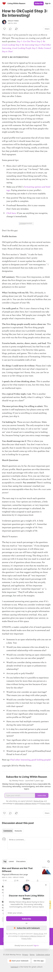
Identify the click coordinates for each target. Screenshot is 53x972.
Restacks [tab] (18, 831)
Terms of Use (38, 933)
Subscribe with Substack (28, 928)
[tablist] (12, 830)
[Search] (48, 861)
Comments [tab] (7, 831)
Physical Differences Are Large (15, 874)
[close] (46, 885)
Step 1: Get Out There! (26, 41)
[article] (26, 874)
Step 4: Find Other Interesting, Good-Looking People (26, 46)
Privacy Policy (26, 938)
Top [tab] (4, 861)
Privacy (25, 954)
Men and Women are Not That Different (17, 869)
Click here (11, 213)
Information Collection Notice (31, 936)
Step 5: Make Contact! (41, 48)
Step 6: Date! (7, 51)
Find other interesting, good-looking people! (30, 759)
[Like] (4, 28)
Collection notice (43, 954)
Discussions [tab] (21, 861)
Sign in (48, 3)
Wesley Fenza (13, 21)
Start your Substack (20, 961)
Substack (14, 967)
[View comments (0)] (10, 28)
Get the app (39, 961)
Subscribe (39, 3)
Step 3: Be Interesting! (25, 44)
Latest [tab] (11, 861)
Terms (32, 954)
